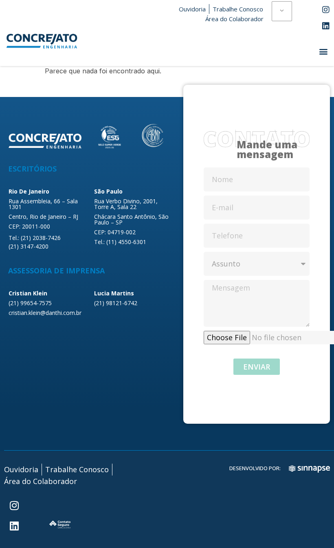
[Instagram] (326, 10)
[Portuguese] (282, 11)
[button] (323, 51)
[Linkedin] (326, 26)
